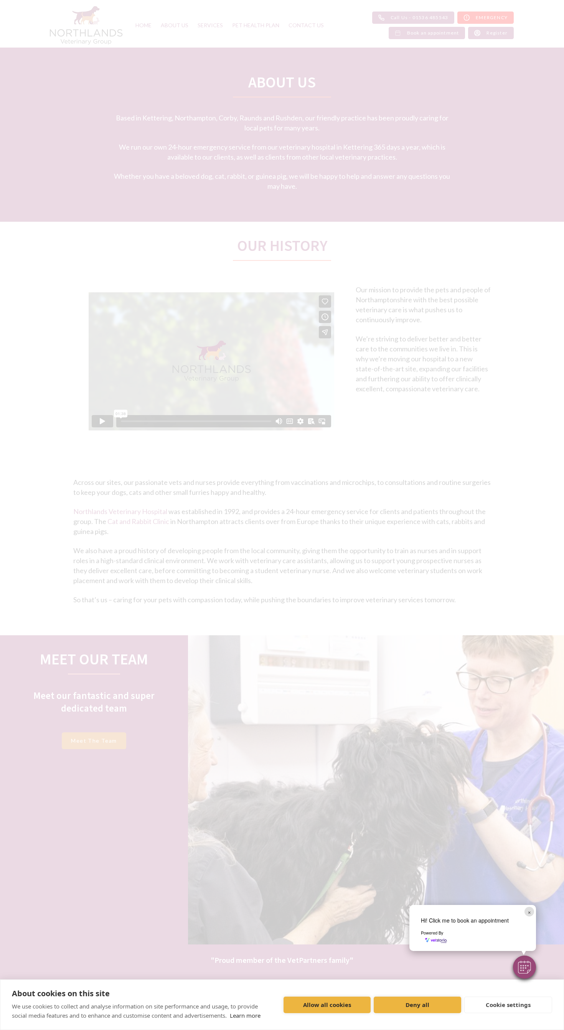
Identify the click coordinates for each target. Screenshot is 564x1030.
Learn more (245, 1015)
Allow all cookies (327, 1005)
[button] (524, 967)
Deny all (417, 1005)
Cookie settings (508, 1005)
